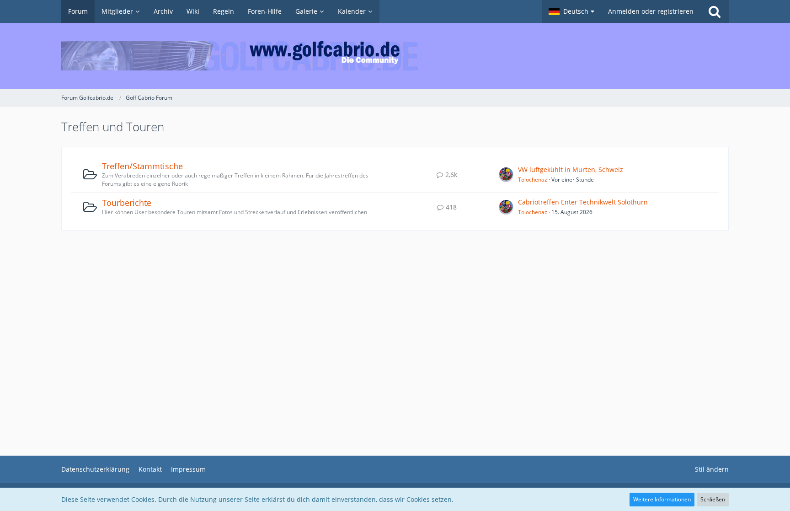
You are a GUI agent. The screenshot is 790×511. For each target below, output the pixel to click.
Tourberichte (126, 202)
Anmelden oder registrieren (651, 11)
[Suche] (714, 11)
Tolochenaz (532, 179)
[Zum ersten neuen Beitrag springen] (506, 174)
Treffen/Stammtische (142, 166)
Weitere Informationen (662, 499)
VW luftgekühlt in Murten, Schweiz (570, 169)
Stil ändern (712, 469)
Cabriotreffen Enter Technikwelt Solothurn (583, 202)
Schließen (712, 499)
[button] (571, 11)
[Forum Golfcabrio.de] (395, 56)
